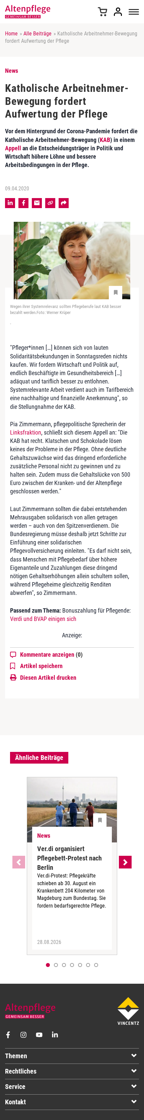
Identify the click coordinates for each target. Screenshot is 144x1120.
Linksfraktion (25, 432)
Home (11, 33)
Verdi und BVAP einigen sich (43, 618)
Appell (13, 148)
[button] (56, 965)
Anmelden (118, 11)
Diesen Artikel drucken (48, 677)
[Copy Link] (50, 203)
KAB (105, 139)
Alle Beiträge (37, 33)
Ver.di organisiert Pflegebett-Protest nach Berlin (69, 858)
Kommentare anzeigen (51, 654)
